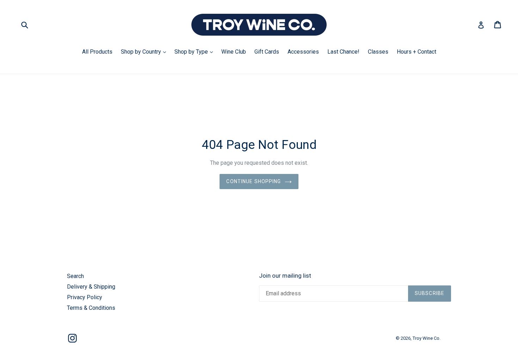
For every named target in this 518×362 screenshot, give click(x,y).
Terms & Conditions (91, 307)
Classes (378, 51)
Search (75, 276)
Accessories (303, 51)
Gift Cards (266, 51)
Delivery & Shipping (91, 286)
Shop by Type (195, 51)
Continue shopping (253, 181)
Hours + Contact (416, 51)
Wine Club (233, 51)
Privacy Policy (84, 297)
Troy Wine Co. (426, 338)
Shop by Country (145, 51)
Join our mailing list (285, 275)
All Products (97, 51)
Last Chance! (343, 51)
